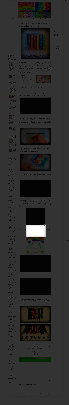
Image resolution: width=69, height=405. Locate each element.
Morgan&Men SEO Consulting (35, 237)
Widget (39, 237)
